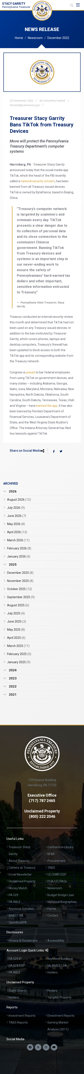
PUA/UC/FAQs (57, 881)
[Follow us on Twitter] (38, 1047)
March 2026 (18, 540)
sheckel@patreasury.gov (25, 105)
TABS (51, 867)
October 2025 (19, 589)
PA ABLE (14, 902)
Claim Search (18, 990)
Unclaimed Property (22, 881)
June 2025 (16, 621)
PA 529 (13, 895)
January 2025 (18, 662)
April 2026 (17, 532)
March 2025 (18, 646)
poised (30, 372)
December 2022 (58, 38)
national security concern (38, 181)
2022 (12, 686)
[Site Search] (71, 5)
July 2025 (16, 613)
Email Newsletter (20, 874)
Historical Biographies (62, 902)
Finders (52, 990)
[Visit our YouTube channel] (54, 1047)
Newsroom (35, 38)
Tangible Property (59, 997)
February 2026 (19, 548)
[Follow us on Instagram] (46, 1047)
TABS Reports (18, 1022)
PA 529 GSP (17, 965)
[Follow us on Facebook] (30, 1047)
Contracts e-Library (60, 847)
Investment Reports (22, 1015)
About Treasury (19, 860)
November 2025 (20, 581)
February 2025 (19, 654)
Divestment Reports (61, 1015)
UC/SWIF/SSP (56, 874)
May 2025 (16, 629)
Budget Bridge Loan (60, 895)
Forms (51, 908)
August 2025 (18, 605)
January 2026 (18, 556)
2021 (12, 695)
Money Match (18, 888)
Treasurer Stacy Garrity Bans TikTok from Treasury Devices (41, 124)
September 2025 (21, 597)
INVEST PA (16, 915)
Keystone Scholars (21, 908)
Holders (52, 972)
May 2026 (16, 524)
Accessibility (55, 940)
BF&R (51, 854)
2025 (12, 565)
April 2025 (16, 637)
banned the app (47, 405)
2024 (12, 670)
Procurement (56, 860)
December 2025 (20, 572)
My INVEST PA (57, 965)
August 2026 (19, 499)
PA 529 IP (15, 958)
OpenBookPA (18, 922)
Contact (52, 915)
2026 (12, 491)
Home (19, 38)
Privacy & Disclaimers (23, 940)
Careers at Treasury (22, 867)
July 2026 (16, 507)
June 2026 (16, 516)
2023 (12, 678)
